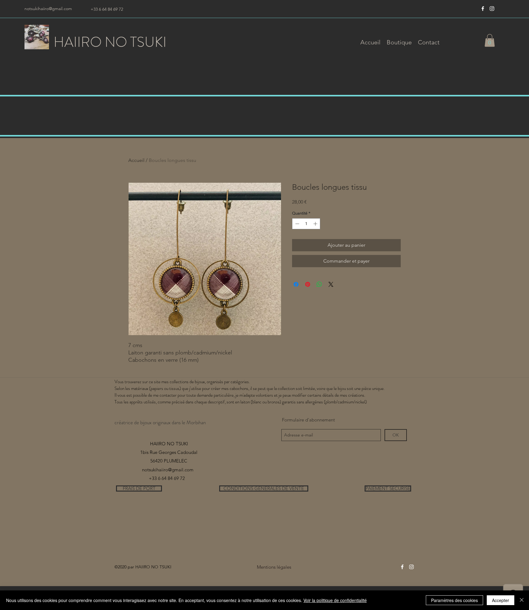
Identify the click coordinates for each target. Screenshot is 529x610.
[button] (399, 42)
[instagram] (492, 9)
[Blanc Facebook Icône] (483, 9)
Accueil (136, 160)
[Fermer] (521, 600)
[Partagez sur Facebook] (296, 284)
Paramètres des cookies (454, 600)
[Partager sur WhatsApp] (319, 284)
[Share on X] (331, 284)
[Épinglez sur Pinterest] (307, 284)
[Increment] (316, 224)
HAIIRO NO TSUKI (110, 42)
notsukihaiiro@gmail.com (48, 8)
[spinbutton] (306, 224)
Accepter (500, 600)
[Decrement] (296, 224)
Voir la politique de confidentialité (335, 600)
